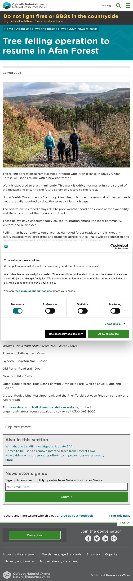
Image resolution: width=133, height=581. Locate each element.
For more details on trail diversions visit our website (40, 407)
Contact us (34, 535)
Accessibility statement (20, 554)
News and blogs (43, 28)
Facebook (88, 538)
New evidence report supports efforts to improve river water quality (54, 455)
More (9, 459)
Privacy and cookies (20, 561)
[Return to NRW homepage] (25, 5)
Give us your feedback (76, 515)
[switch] (50, 311)
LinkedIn (105, 538)
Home (8, 28)
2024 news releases (83, 28)
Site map (93, 554)
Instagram (114, 538)
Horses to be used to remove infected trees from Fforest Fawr (50, 451)
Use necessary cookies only (66, 333)
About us (22, 28)
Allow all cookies (108, 333)
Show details (113, 324)
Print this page (119, 515)
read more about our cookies (33, 291)
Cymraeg (105, 5)
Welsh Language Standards (61, 554)
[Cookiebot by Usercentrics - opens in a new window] (119, 246)
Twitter (97, 538)
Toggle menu (128, 5)
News (62, 28)
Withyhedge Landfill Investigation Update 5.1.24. (40, 446)
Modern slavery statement (59, 561)
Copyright (112, 554)
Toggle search (118, 5)
